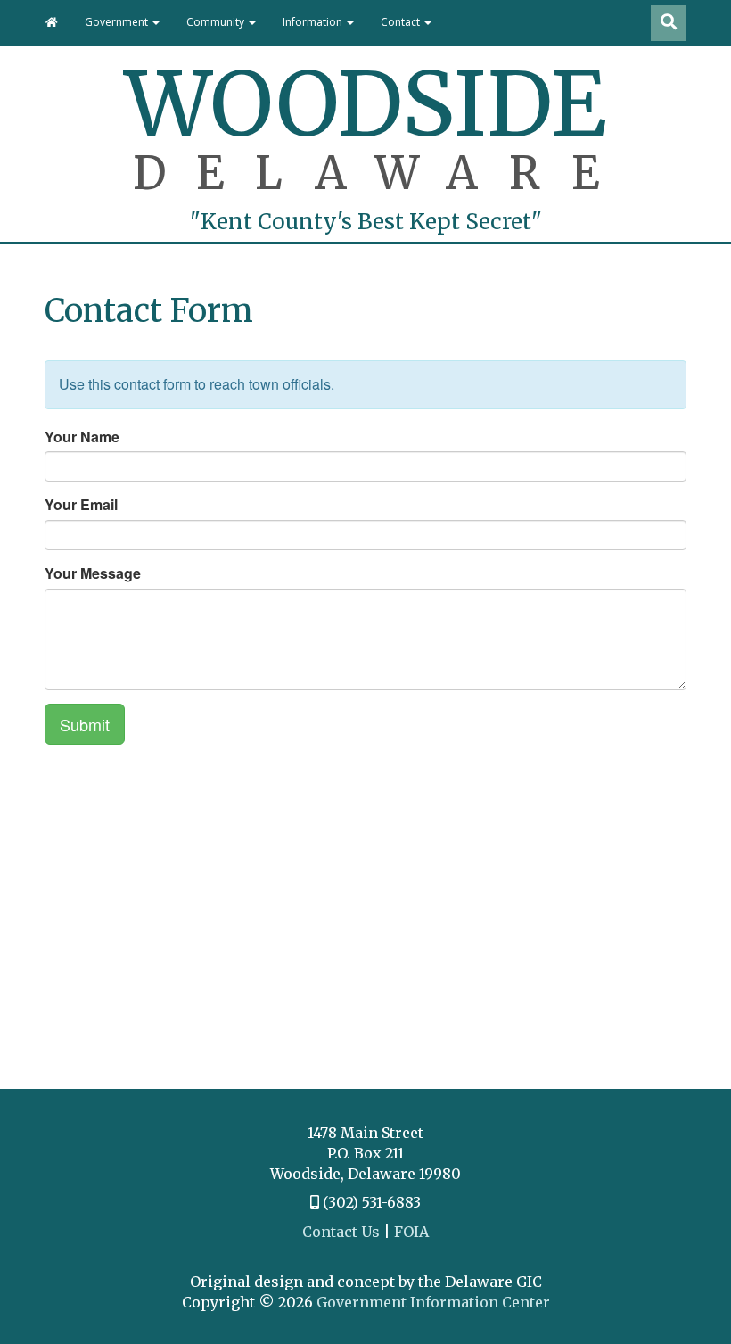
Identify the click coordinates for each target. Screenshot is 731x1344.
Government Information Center (433, 1302)
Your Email (81, 505)
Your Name (82, 437)
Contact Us (341, 1232)
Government (118, 21)
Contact (402, 21)
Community (216, 21)
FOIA (411, 1232)
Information (314, 21)
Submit (85, 724)
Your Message (93, 573)
